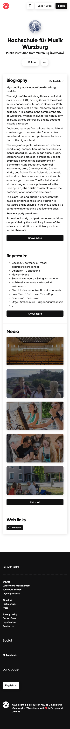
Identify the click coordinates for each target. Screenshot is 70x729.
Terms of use (9, 618)
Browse (6, 581)
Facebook (11, 655)
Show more (35, 237)
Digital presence (11, 593)
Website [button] (16, 527)
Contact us (8, 626)
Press (5, 607)
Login (61, 5)
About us (7, 600)
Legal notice (9, 622)
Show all (35, 502)
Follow (32, 62)
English (57, 81)
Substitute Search (12, 589)
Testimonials (9, 604)
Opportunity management (16, 585)
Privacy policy (10, 614)
